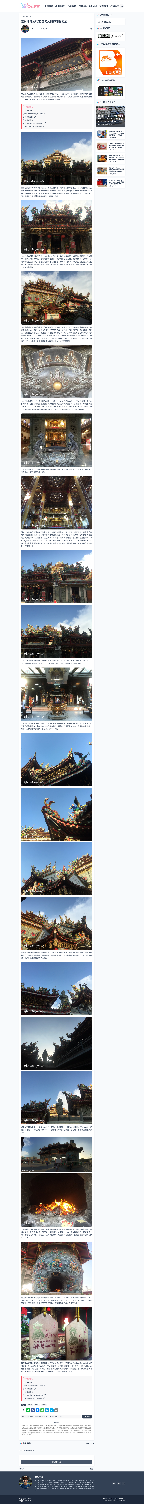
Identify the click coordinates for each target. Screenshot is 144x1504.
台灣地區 (37, 1405)
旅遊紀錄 (60, 6)
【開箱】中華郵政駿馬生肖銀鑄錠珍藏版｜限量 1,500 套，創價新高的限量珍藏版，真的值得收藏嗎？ (116, 145)
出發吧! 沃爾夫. (113, 1499)
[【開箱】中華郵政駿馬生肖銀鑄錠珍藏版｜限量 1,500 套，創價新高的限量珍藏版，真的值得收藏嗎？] (102, 146)
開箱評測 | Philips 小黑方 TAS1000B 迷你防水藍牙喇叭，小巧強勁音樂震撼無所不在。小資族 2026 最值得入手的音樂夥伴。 (116, 133)
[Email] (56, 1410)
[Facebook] (33, 1410)
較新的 (22, 1469)
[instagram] (119, 1483)
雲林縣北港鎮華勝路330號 (33, 113)
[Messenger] (37, 1410)
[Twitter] (52, 1410)
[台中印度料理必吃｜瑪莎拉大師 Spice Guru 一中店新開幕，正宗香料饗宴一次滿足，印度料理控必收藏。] (102, 158)
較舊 (91, 1469)
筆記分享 (115, 6)
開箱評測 (104, 6)
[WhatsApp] (42, 1410)
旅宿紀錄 (73, 6)
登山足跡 (94, 6)
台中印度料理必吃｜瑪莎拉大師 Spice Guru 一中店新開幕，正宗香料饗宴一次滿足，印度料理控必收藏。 (116, 157)
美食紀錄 (83, 6)
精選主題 (49, 6)
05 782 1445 (29, 117)
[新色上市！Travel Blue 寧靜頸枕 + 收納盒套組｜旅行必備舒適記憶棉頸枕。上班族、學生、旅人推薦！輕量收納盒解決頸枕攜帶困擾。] (102, 170)
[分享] (90, 29)
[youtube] (123, 1483)
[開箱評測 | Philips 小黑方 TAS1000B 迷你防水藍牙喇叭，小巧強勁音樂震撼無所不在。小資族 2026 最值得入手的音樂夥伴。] (102, 134)
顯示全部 (89, 1443)
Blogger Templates (25, 1501)
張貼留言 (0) (56, 1462)
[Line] (28, 1410)
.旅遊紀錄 (28, 17)
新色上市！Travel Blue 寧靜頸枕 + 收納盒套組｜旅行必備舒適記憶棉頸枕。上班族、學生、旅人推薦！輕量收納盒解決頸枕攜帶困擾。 (116, 170)
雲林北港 (44, 1405)
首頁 (22, 17)
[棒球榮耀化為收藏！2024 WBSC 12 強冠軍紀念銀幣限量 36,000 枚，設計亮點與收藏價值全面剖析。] (102, 183)
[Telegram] (47, 1410)
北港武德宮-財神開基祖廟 (33, 126)
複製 (88, 1416)
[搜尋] (122, 6)
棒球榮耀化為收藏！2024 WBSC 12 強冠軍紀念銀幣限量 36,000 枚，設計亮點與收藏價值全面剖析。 (116, 182)
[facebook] (114, 1483)
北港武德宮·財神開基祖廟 (34, 123)
